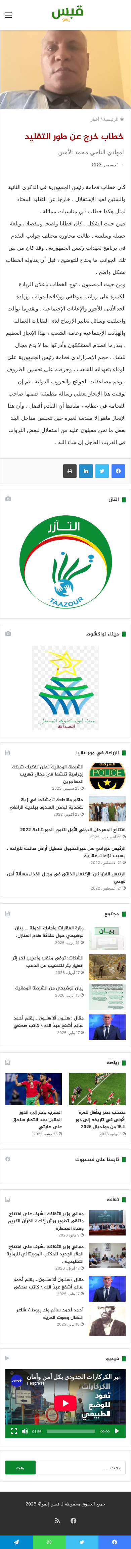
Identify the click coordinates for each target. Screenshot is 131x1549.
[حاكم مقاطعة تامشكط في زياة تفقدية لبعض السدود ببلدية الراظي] (107, 808)
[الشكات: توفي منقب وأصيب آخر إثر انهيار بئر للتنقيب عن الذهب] (107, 967)
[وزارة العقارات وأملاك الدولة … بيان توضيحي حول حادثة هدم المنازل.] (107, 937)
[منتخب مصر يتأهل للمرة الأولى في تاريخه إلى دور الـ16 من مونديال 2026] (97, 1089)
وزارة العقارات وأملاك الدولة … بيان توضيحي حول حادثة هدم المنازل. (49, 932)
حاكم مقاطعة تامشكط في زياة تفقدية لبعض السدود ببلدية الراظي (47, 803)
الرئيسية (111, 119)
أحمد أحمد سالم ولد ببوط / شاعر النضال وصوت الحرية (50, 1314)
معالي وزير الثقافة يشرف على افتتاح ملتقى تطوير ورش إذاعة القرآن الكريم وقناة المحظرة (46, 1221)
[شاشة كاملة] (14, 1431)
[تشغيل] (117, 1431)
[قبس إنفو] (65, 15)
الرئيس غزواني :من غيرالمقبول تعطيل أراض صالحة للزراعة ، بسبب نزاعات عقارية (66, 852)
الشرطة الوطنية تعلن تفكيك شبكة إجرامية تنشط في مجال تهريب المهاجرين (48, 774)
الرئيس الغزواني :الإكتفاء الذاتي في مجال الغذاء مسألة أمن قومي (66, 878)
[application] (65, 1403)
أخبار (95, 119)
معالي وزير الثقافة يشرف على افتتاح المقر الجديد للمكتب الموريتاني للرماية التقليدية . (45, 1254)
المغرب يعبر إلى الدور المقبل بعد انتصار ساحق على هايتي (37, 1120)
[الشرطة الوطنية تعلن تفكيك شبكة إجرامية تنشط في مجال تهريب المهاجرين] (107, 776)
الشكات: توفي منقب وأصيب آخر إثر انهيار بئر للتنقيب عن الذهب (48, 962)
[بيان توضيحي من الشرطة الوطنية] (107, 997)
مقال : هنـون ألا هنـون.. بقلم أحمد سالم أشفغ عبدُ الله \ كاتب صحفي (48, 1022)
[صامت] (24, 1431)
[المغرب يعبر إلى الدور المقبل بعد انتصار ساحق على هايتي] (33, 1089)
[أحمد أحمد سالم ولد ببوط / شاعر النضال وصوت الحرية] (107, 1321)
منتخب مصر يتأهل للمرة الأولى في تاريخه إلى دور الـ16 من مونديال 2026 (101, 1120)
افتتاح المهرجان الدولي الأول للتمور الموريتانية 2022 (73, 830)
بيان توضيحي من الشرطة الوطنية (49, 988)
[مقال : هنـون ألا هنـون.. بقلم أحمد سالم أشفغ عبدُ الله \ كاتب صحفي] (107, 1027)
